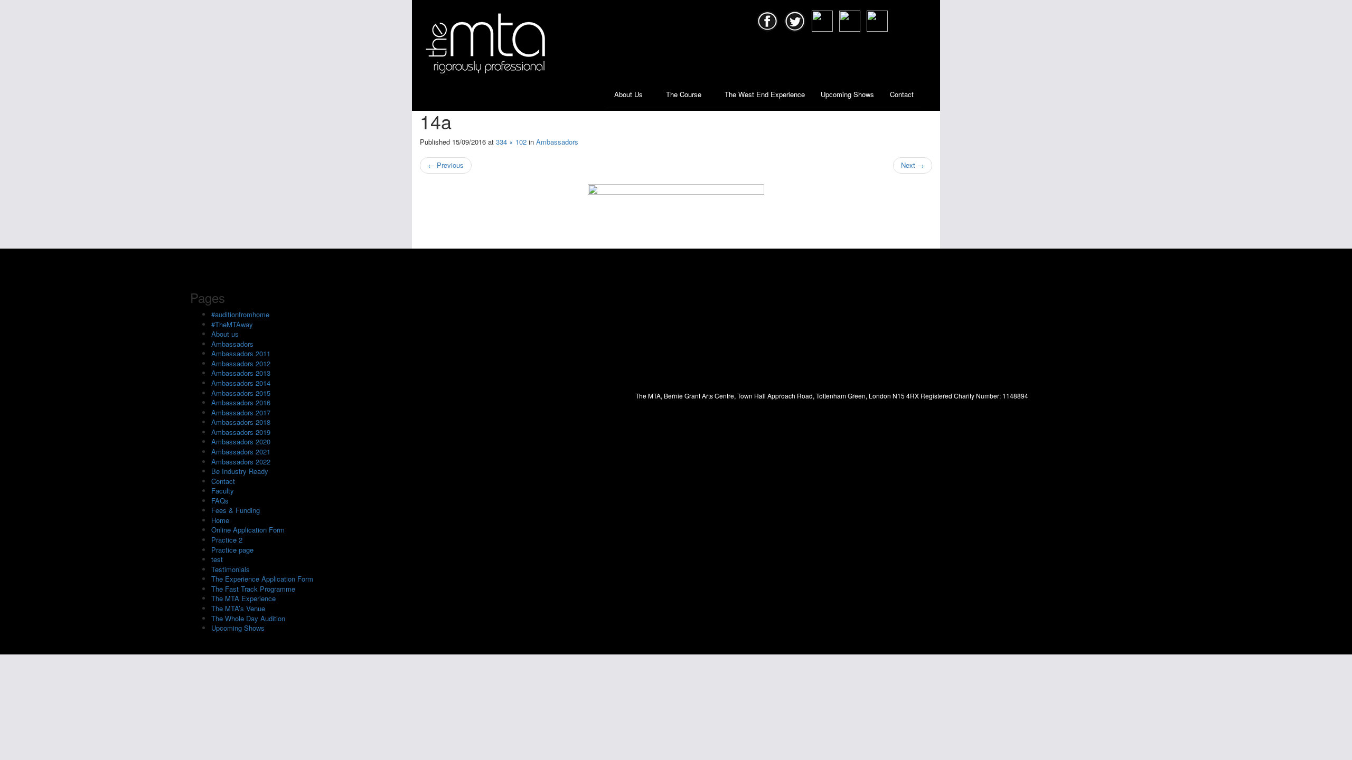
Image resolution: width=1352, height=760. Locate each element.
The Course (684, 94)
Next (912, 165)
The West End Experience (765, 94)
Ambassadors (557, 142)
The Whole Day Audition (248, 618)
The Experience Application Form (262, 579)
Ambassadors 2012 (240, 363)
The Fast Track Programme (253, 589)
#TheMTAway (232, 324)
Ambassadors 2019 (240, 432)
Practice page (232, 550)
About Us (629, 94)
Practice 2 (226, 540)
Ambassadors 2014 (240, 383)
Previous (446, 165)
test (217, 559)
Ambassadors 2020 (240, 441)
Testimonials (230, 569)
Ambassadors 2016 (240, 402)
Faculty (222, 491)
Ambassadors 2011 (240, 353)
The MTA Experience (243, 598)
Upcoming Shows (847, 94)
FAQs (220, 501)
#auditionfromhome (240, 314)
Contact (902, 94)
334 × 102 (511, 142)
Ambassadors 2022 (240, 462)
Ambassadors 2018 (240, 422)
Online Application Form (248, 530)
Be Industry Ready (239, 471)
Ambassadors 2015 (240, 393)
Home (220, 520)
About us (225, 334)
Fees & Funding (235, 510)
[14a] (676, 211)
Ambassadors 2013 (240, 373)
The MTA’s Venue (238, 608)
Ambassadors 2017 (240, 412)
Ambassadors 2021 (240, 451)
